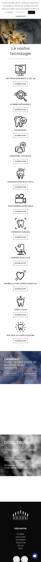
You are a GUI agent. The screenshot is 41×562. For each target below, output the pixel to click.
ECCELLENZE (20, 537)
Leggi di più (20, 16)
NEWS (20, 548)
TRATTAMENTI (20, 540)
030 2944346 (29, 373)
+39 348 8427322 (24, 465)
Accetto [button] (31, 12)
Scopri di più (20, 84)
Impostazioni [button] (20, 12)
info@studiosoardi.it (21, 467)
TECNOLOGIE (20, 543)
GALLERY (20, 545)
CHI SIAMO (20, 534)
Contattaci (11, 373)
